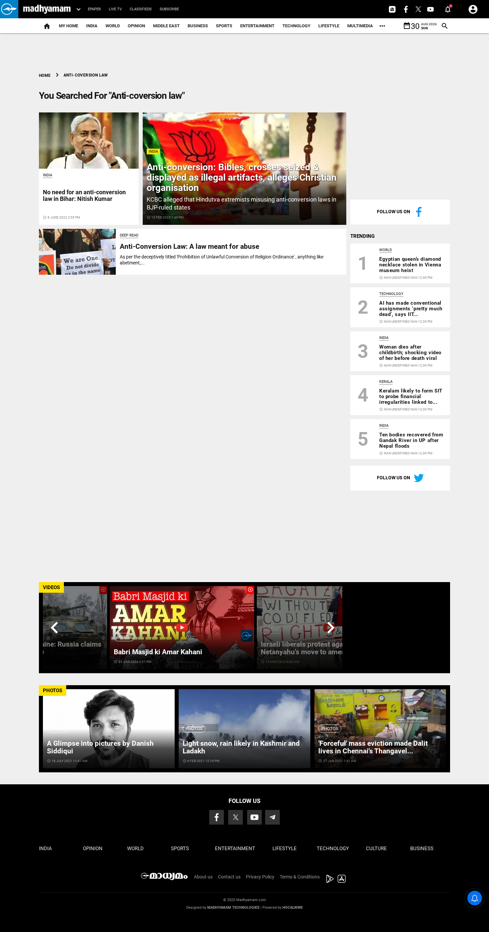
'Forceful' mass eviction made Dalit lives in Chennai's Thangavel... (373, 747)
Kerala (386, 382)
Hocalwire (292, 907)
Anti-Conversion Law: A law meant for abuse (189, 246)
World (112, 25)
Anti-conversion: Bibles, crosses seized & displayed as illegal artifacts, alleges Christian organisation (242, 177)
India (91, 25)
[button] (9, 9)
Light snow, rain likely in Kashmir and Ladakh (241, 747)
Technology (296, 25)
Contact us (229, 876)
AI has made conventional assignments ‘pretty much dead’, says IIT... (410, 308)
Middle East (166, 25)
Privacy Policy (260, 876)
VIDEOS (51, 587)
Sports (224, 25)
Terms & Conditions (300, 876)
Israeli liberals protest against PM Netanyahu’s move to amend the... (314, 648)
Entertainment (257, 25)
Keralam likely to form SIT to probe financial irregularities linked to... (410, 396)
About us (203, 876)
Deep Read (129, 235)
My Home (68, 25)
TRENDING (362, 236)
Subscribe (169, 9)
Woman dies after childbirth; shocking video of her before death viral (410, 352)
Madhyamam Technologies (233, 907)
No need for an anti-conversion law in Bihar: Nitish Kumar (84, 195)
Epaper (94, 9)
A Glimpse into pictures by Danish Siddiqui (100, 747)
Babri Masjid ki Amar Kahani (158, 652)
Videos (124, 637)
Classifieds (141, 9)
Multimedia (360, 25)
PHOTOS (52, 691)
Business (198, 25)
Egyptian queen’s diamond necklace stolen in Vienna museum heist (410, 264)
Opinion (136, 25)
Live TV (115, 9)
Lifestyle (328, 25)
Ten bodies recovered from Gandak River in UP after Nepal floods (411, 440)
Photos (58, 728)
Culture (376, 849)
